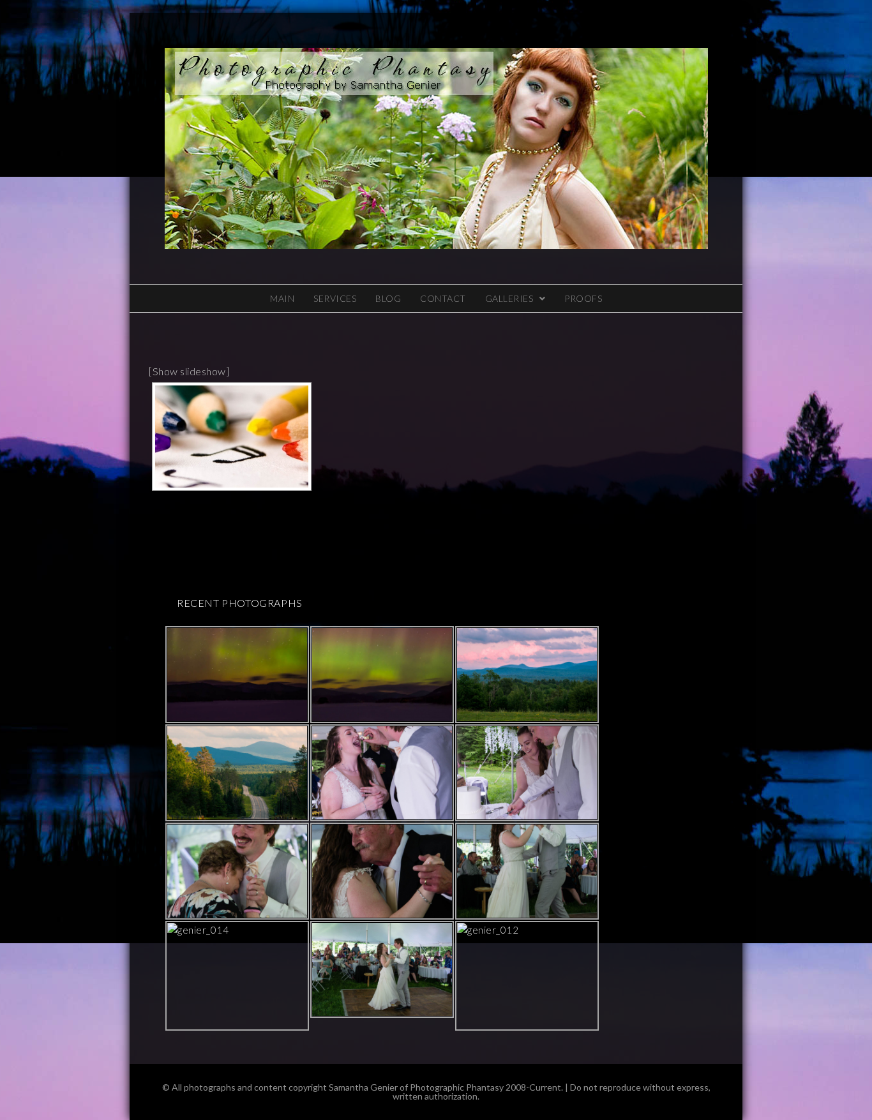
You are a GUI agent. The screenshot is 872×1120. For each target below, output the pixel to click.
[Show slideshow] (189, 371)
